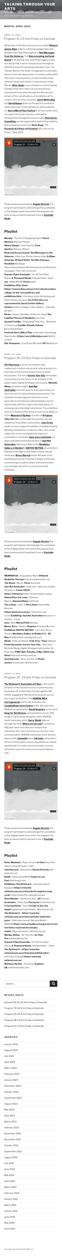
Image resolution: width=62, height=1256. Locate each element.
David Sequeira (37, 709)
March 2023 (10, 1121)
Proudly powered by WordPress (18, 1249)
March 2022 (10, 1187)
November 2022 (12, 1139)
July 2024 (9, 1056)
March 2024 (10, 1068)
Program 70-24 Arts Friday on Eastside (24, 1008)
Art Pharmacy (12, 364)
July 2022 (9, 1163)
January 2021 (11, 1211)
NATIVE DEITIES (34, 448)
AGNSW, (37, 698)
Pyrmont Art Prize (14, 128)
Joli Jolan (38, 738)
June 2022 (9, 1169)
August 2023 (11, 1104)
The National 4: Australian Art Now (22, 684)
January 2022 (11, 1199)
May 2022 (9, 1175)
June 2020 (9, 1217)
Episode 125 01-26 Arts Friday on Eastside (25, 1002)
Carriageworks (12, 702)
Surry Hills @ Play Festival (21, 110)
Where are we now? (32, 723)
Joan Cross (47, 422)
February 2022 (11, 1193)
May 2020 (9, 1222)
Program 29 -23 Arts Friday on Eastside (30, 677)
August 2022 (11, 1157)
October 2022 (11, 1145)
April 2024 (9, 1062)
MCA (44, 698)
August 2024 (11, 1050)
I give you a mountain (40, 437)
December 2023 (12, 1086)
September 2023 (13, 1098)
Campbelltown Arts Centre (18, 705)
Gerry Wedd (34, 720)
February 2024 (11, 1074)
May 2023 (9, 1109)
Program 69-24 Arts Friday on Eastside (24, 1014)
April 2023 (9, 1115)
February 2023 (11, 1127)
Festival (33, 128)
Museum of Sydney (21, 415)
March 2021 (10, 1205)
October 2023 (11, 1092)
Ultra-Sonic (18, 85)
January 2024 (11, 1080)
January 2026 (11, 1044)
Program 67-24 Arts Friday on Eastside (24, 1026)
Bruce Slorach (23, 455)
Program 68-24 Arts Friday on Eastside (24, 1020)
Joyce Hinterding (46, 99)
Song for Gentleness (15, 713)
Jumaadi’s (22, 738)
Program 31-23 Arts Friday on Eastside (29, 38)
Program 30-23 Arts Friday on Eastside (30, 358)
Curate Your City (36, 375)
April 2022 (9, 1181)
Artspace (47, 415)
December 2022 (12, 1133)
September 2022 (13, 1151)
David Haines (15, 103)
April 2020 (9, 1228)
